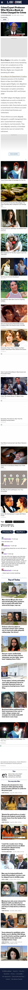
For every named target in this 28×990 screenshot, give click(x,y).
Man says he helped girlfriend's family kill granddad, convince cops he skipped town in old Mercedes (13, 875)
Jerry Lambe (5, 879)
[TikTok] (5, 526)
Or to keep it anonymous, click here (14, 776)
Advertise (21, 971)
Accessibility (19, 973)
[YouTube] (1, 526)
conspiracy (9, 521)
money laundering (19, 521)
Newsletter (6, 973)
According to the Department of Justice (14, 76)
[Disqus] (14, 555)
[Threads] (8, 526)
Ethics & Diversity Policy (18, 976)
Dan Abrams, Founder (17, 979)
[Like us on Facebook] (3, 526)
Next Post (19, 532)
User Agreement (6, 976)
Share (4, 19)
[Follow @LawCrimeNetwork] (10, 526)
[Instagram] (6, 526)
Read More (14, 154)
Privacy (13, 973)
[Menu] (2, 2)
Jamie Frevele (5, 792)
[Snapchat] (12, 526)
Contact (8, 979)
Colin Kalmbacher (6, 15)
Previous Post (8, 532)
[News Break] (13, 526)
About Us (15, 971)
